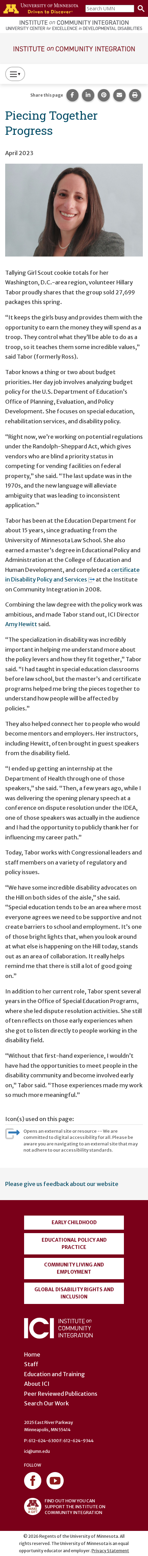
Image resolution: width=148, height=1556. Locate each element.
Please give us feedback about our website (61, 1183)
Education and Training (54, 1374)
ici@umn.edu (37, 1451)
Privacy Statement (110, 1550)
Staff (31, 1364)
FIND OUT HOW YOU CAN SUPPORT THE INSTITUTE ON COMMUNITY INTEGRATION (75, 1506)
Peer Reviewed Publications (60, 1393)
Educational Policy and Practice (74, 1243)
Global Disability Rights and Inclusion (74, 1293)
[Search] (139, 8)
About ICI (37, 1383)
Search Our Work (46, 1403)
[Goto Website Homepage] (74, 47)
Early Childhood (74, 1222)
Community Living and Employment (74, 1268)
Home (32, 1354)
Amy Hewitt (21, 624)
